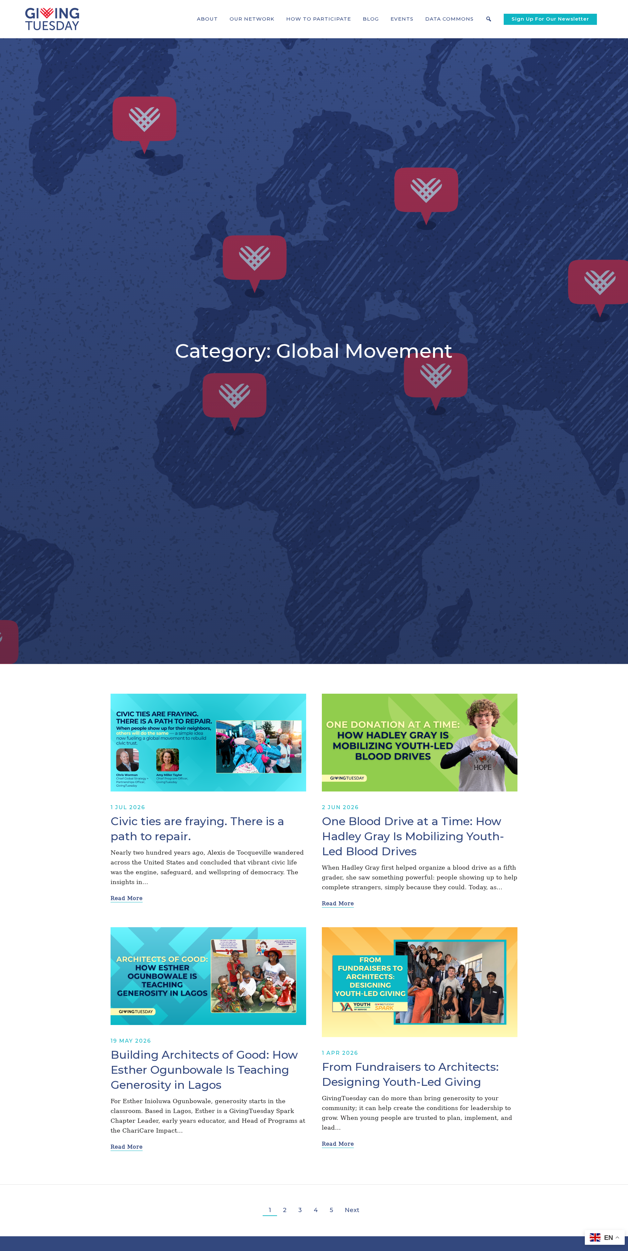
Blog (371, 19)
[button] (207, 19)
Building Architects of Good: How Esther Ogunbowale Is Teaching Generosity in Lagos (204, 1070)
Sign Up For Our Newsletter (550, 19)
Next (352, 1210)
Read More (127, 898)
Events (402, 19)
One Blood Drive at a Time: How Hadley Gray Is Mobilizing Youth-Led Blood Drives (413, 836)
